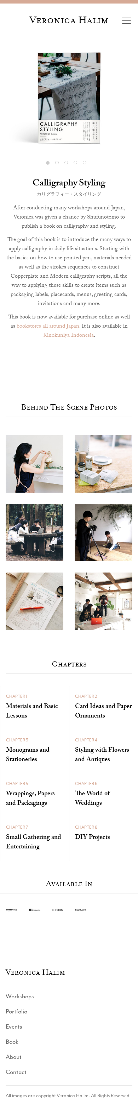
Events (14, 1026)
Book (12, 1041)
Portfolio (16, 1011)
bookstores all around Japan (48, 326)
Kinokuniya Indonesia (68, 336)
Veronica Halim (69, 20)
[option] (69, 98)
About (14, 1057)
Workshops (20, 996)
